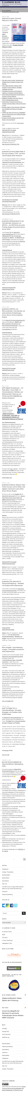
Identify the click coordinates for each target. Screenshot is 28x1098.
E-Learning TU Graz (7, 931)
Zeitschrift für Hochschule (8, 496)
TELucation (4, 937)
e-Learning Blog (11, 2)
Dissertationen (5, 881)
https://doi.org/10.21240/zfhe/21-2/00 (10, 144)
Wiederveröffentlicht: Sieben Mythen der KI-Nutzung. (12, 999)
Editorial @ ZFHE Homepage (9, 562)
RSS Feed (5, 1007)
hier (11, 469)
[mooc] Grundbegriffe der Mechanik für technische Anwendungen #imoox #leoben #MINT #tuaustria (12, 1014)
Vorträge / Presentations (7, 872)
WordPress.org (5, 1037)
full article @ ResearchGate (8, 201)
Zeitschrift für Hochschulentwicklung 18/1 (15, 320)
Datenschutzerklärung (7, 894)
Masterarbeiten (5, 878)
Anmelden (4, 1028)
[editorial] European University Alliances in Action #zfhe (11, 19)
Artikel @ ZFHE (6, 628)
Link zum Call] (5, 754)
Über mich (4, 883)
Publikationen (5, 869)
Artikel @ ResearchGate (8, 289)
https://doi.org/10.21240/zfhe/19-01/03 (11, 214)
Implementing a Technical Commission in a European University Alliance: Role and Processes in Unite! (14, 103)
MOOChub (22, 241)
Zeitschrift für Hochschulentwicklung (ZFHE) (12, 656)
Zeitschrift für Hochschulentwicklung (12, 717)
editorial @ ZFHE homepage (9, 130)
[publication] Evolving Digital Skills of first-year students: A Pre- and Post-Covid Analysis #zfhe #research (13, 153)
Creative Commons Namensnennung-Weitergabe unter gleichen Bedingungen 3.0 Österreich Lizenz (14, 1088)
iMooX (3, 934)
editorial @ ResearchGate (8, 132)
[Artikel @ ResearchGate (8, 629)
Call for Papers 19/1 (7, 477)
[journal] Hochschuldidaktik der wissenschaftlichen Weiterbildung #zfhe (12, 764)
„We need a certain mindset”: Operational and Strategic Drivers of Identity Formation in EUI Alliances (12, 82)
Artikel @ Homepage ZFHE (8, 287)
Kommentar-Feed (6, 1034)
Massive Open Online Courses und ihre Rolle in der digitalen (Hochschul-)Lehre (13, 497)
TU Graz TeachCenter (7, 940)
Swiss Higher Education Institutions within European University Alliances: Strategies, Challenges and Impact (12, 87)
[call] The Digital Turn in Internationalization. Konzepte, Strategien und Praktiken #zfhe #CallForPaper (12, 711)
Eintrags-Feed (5, 1031)
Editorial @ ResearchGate (8, 563)
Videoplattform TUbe (7, 943)
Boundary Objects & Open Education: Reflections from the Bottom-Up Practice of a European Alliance (13, 109)
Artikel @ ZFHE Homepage (8, 368)
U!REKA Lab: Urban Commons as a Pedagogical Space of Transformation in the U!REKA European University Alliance (14, 114)
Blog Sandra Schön (8, 995)
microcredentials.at (6, 329)
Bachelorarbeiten (6, 875)
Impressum (5, 891)
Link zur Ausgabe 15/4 (7, 701)
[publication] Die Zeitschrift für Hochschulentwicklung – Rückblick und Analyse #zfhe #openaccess (13, 583)
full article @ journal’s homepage (10, 199)
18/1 (11, 232)
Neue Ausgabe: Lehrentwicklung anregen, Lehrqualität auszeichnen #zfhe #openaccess (13, 649)
